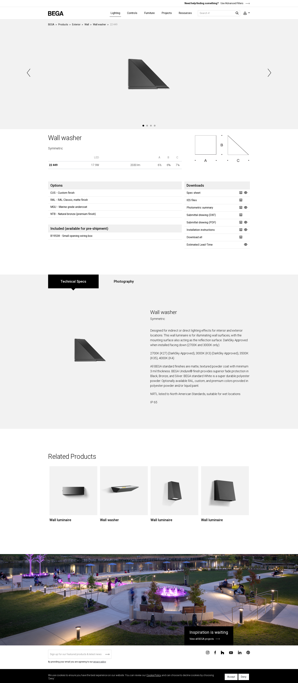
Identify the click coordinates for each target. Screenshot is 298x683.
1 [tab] (143, 126)
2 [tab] (147, 126)
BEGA (51, 24)
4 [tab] (155, 126)
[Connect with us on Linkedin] (239, 652)
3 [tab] (151, 126)
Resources (185, 13)
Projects (167, 13)
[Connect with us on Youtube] (231, 652)
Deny (243, 676)
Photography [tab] (124, 281)
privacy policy (99, 662)
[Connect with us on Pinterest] (248, 652)
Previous (29, 73)
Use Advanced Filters (231, 3)
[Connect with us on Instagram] (207, 652)
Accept (231, 676)
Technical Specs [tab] (73, 281)
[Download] (240, 192)
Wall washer (99, 24)
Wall (87, 24)
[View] (245, 192)
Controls (132, 13)
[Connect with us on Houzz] (222, 652)
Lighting (115, 13)
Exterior (76, 24)
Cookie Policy (153, 675)
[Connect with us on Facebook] (215, 652)
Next (269, 73)
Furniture (149, 13)
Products (63, 24)
